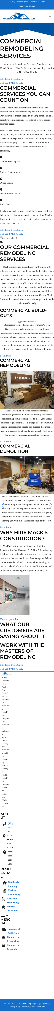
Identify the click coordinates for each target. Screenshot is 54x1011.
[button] (3, 505)
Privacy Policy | (15, 1007)
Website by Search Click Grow (33, 1007)
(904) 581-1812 (10, 827)
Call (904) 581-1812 (27, 6)
